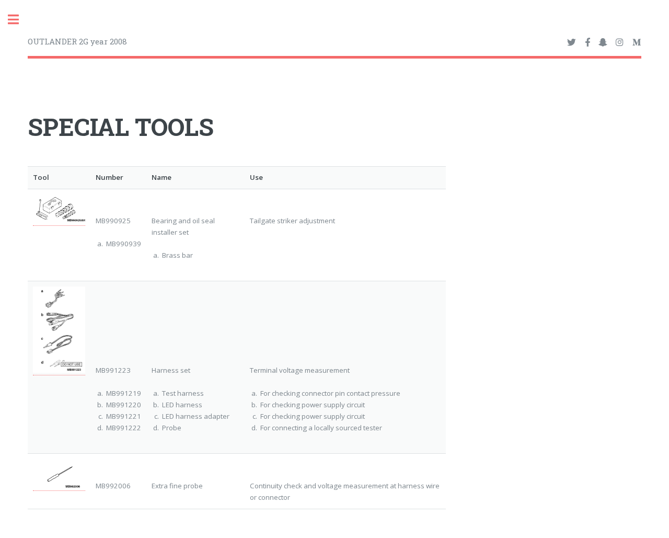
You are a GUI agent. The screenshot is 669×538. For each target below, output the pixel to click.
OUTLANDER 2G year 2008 (77, 41)
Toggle (19, 19)
